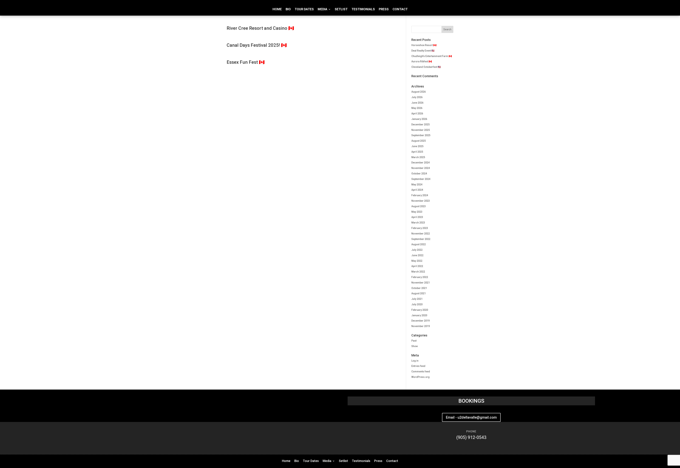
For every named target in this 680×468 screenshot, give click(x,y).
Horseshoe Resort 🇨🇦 (423, 45)
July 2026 (417, 97)
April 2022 (417, 266)
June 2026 (417, 102)
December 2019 (420, 320)
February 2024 (419, 195)
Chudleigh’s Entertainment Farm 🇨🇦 (431, 56)
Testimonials (363, 9)
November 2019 (420, 326)
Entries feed (418, 366)
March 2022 (418, 271)
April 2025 (417, 151)
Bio (288, 9)
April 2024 (417, 189)
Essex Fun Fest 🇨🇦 (246, 62)
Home (277, 9)
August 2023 (418, 206)
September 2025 (420, 135)
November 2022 (420, 233)
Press (384, 9)
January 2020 (419, 315)
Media (322, 9)
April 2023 (417, 217)
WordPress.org (420, 377)
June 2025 (417, 146)
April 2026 (417, 113)
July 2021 (417, 298)
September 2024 (420, 179)
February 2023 (419, 228)
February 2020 (419, 309)
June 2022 (417, 255)
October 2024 (419, 173)
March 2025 (418, 157)
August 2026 (418, 91)
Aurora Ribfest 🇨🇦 (421, 61)
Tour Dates (304, 9)
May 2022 (416, 260)
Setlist (341, 9)
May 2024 (416, 184)
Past (413, 340)
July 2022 (417, 249)
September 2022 (420, 239)
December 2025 (420, 124)
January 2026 (419, 119)
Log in (414, 360)
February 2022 (419, 277)
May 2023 (416, 211)
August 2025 (418, 140)
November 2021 (420, 282)
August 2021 (418, 293)
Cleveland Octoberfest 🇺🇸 (426, 67)
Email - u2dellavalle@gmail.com (471, 417)
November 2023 (420, 200)
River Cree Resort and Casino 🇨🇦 (260, 28)
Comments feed (420, 371)
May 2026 (416, 108)
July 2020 (417, 304)
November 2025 (420, 130)
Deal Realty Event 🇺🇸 (422, 50)
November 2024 (420, 168)
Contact (400, 9)
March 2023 (418, 222)
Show (414, 346)
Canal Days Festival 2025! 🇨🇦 (257, 45)
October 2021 (419, 288)
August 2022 (418, 244)
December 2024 (420, 162)
